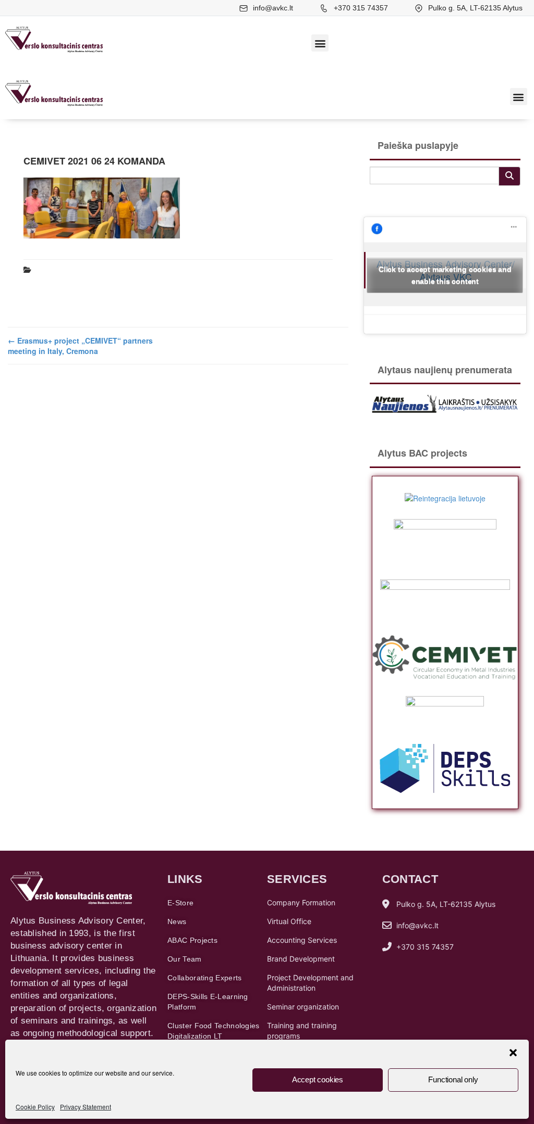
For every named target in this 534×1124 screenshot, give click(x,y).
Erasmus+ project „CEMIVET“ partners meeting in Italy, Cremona (80, 345)
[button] (513, 1052)
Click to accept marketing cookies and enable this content (445, 275)
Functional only (453, 1079)
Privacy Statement (85, 1106)
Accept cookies (317, 1079)
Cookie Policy (35, 1106)
